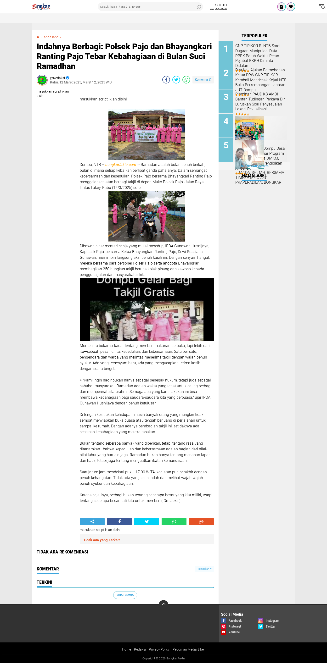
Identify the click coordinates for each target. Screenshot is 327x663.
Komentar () (203, 79)
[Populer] (291, 7)
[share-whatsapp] (186, 79)
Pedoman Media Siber (189, 649)
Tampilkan (203, 568)
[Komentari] (201, 521)
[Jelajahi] (321, 6)
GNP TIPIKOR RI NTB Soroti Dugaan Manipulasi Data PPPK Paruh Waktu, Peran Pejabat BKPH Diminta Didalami (258, 56)
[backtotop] (163, 605)
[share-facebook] (166, 79)
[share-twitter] (176, 79)
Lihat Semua (125, 595)
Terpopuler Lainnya (254, 165)
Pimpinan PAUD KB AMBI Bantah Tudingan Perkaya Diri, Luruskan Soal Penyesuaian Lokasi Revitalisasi (260, 101)
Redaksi (140, 649)
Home (126, 649)
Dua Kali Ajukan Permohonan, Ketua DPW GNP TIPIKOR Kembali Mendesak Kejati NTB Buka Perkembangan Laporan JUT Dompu (261, 80)
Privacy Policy (159, 649)
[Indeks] (281, 7)
